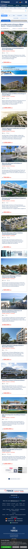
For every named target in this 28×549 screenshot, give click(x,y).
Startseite (3, 7)
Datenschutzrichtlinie (13, 534)
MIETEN (17, 5)
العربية (17, 503)
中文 (24, 503)
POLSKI (12, 505)
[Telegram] (18, 497)
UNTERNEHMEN (22, 509)
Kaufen (7, 7)
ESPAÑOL (8, 505)
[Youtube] (16, 497)
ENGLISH (3, 503)
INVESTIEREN (17, 509)
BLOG (10, 510)
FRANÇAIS (8, 503)
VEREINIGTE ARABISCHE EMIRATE (20, 514)
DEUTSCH (4, 505)
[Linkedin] (15, 497)
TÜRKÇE (20, 503)
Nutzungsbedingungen (18, 533)
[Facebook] (10, 497)
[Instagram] (13, 497)
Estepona (19, 7)
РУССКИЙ (13, 503)
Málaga (15, 7)
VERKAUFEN (10, 5)
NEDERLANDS (22, 505)
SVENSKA (17, 505)
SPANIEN (3, 514)
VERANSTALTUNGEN (15, 510)
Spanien (11, 7)
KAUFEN (3, 5)
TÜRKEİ (7, 514)
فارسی (14, 506)
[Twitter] (11, 497)
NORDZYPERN (12, 514)
